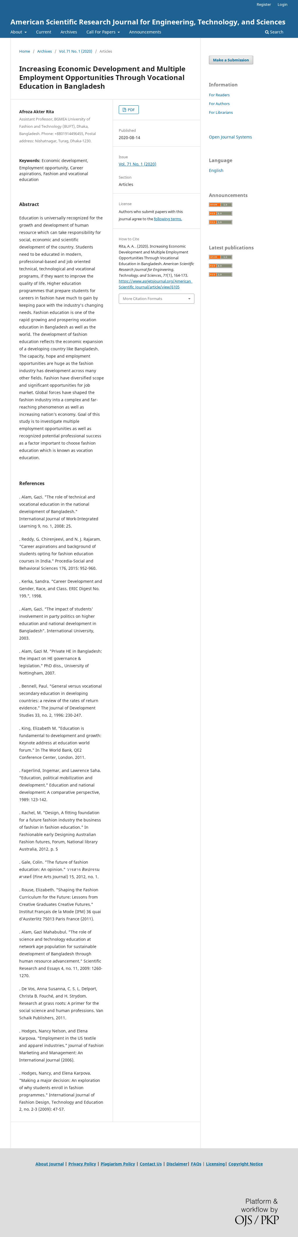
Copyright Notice (245, 1164)
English (216, 170)
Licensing (215, 1164)
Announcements (145, 32)
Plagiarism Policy (118, 1164)
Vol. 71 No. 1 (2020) (75, 51)
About (16, 32)
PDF (131, 109)
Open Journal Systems (230, 137)
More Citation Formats (142, 298)
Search (276, 32)
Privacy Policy (82, 1164)
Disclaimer (176, 1164)
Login (283, 4)
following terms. (168, 218)
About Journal (50, 1164)
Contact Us (151, 1164)
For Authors (219, 103)
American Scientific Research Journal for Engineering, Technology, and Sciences (147, 21)
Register (264, 4)
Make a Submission (231, 60)
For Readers (219, 94)
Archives (69, 32)
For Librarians (221, 112)
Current (43, 32)
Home (24, 51)
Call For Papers (101, 32)
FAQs (196, 1164)
